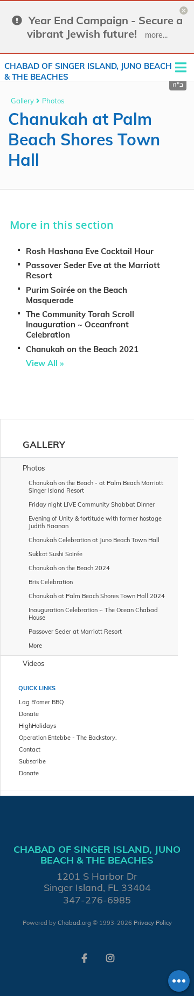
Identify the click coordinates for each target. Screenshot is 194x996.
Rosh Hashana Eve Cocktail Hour (90, 251)
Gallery (22, 100)
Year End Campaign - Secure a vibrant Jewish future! (105, 26)
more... (156, 35)
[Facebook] (84, 957)
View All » (45, 363)
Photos (53, 100)
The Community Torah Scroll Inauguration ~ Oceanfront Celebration (80, 324)
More (35, 645)
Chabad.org (74, 923)
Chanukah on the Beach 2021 (82, 349)
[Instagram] (110, 957)
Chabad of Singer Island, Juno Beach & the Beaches (88, 71)
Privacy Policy (153, 923)
